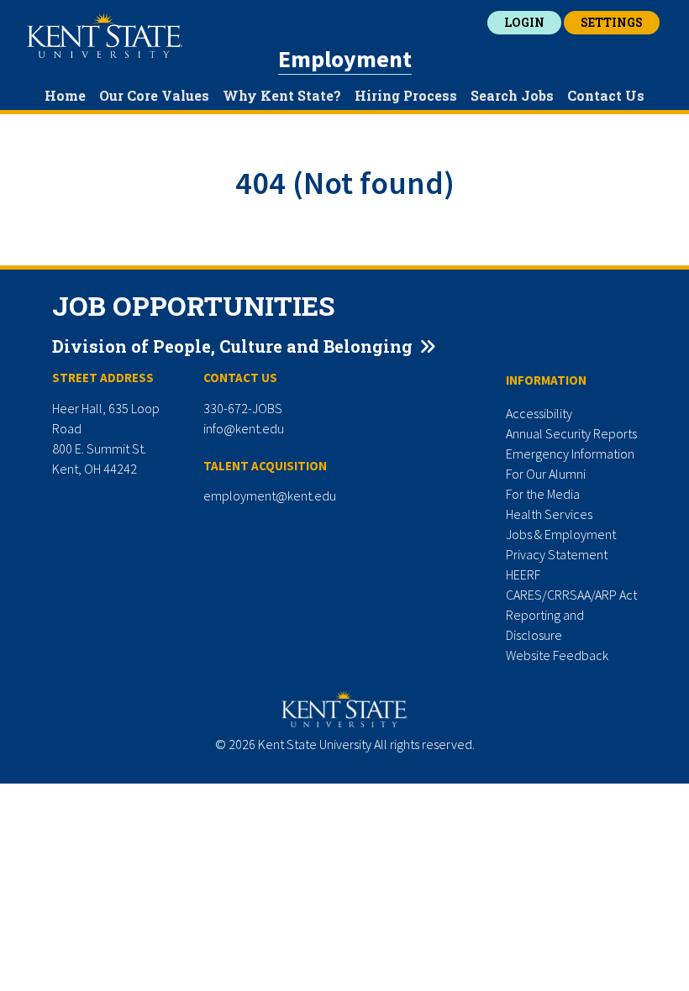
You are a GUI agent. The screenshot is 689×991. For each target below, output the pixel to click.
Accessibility (539, 413)
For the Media (543, 493)
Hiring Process (406, 95)
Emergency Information (570, 453)
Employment (345, 59)
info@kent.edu (243, 428)
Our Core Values (154, 95)
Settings (612, 22)
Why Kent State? (282, 95)
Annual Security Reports (571, 433)
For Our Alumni (546, 473)
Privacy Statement (556, 554)
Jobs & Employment (561, 534)
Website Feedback (557, 655)
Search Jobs (512, 95)
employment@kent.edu (269, 495)
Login (524, 22)
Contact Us (605, 95)
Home (65, 95)
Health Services (549, 514)
